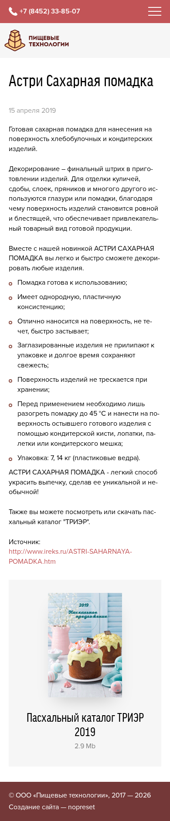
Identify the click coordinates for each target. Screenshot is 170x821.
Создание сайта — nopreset (52, 807)
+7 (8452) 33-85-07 (50, 11)
